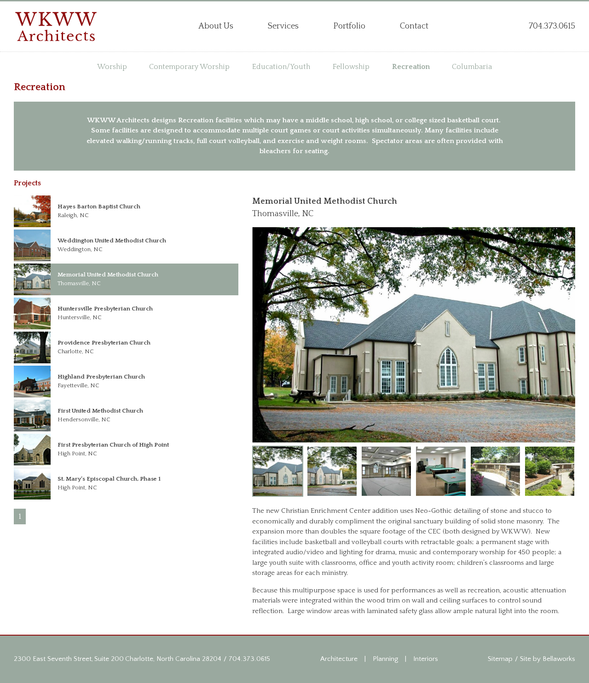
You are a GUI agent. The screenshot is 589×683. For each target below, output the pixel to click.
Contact (414, 26)
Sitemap (500, 659)
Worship (112, 67)
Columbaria (472, 67)
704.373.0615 (249, 659)
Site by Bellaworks (547, 659)
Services (283, 26)
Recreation (411, 67)
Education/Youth (281, 67)
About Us (215, 26)
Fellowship (351, 67)
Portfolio (349, 26)
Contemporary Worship (189, 67)
